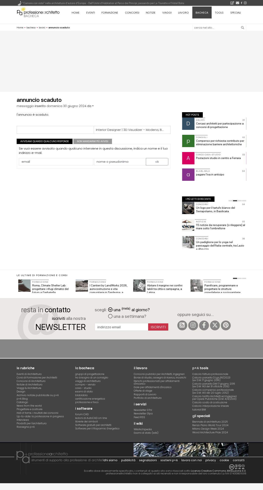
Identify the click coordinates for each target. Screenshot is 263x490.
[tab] (230, 200)
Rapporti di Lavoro (145, 394)
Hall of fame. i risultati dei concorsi (37, 413)
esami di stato (84, 391)
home (76, 13)
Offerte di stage (143, 390)
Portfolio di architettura (147, 398)
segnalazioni (148, 460)
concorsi (132, 13)
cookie (224, 460)
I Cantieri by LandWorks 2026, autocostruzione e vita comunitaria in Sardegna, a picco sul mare (108, 290)
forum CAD (82, 414)
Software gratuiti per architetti (93, 425)
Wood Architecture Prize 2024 (210, 432)
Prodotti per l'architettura (31, 423)
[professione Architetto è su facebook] (204, 325)
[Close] (2, 488)
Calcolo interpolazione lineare (210, 406)
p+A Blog (22, 398)
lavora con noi (191, 460)
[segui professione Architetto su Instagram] (193, 325)
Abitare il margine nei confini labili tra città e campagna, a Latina (164, 289)
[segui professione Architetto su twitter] (215, 325)
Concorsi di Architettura (31, 381)
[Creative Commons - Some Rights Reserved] (131, 466)
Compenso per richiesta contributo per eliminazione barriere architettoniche (220, 142)
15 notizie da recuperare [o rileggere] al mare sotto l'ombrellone (220, 226)
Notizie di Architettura (29, 384)
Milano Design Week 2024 (208, 428)
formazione (110, 13)
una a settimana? (129, 316)
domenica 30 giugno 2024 (66, 106)
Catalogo (22, 402)
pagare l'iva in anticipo (210, 174)
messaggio (25, 106)
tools (219, 13)
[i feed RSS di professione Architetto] (182, 325)
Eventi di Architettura (29, 374)
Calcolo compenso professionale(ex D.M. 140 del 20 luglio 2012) (213, 391)
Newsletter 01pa (143, 413)
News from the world (29, 405)
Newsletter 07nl (143, 410)
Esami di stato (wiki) (146, 433)
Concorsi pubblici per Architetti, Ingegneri (159, 374)
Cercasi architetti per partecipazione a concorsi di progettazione (220, 125)
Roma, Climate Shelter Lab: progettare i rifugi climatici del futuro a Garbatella (50, 289)
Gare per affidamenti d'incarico (153, 387)
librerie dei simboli (86, 421)
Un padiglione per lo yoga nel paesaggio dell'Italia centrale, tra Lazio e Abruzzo (220, 245)
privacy (210, 460)
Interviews (23, 420)
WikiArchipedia (143, 429)
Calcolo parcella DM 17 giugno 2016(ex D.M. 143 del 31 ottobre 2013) (213, 385)
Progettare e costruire (30, 409)
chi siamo (111, 460)
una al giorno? (132, 309)
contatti (239, 460)
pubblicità (128, 460)
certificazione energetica (90, 398)
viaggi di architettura (87, 381)
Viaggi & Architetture (29, 388)
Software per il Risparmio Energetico (97, 428)
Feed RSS (139, 417)
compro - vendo (85, 384)
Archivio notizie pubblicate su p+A (38, 395)
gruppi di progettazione (89, 374)
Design (21, 391)
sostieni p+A (169, 460)
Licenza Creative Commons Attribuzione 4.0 (218, 471)
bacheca (31, 16)
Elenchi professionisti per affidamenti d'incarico (157, 382)
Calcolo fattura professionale (210, 374)
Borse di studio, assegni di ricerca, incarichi (160, 377)
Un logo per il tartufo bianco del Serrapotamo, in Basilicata (215, 209)
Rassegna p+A (26, 427)
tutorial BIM (199, 409)
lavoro (183, 13)
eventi (90, 13)
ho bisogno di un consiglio (91, 377)
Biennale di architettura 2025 (210, 421)
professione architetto (38, 12)
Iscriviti (158, 327)
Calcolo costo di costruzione (209, 402)
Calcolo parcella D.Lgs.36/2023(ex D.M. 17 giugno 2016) (211, 379)
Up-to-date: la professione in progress (40, 416)
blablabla (81, 395)
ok (157, 161)
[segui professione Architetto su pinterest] (226, 325)
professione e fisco (87, 402)
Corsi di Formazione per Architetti (37, 377)
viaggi (167, 13)
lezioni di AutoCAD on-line (91, 418)
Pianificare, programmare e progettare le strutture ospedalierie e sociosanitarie (222, 289)
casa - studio (83, 388)
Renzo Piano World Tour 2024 (210, 425)
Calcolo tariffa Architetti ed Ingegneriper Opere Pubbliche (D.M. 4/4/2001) (214, 397)
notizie (151, 13)
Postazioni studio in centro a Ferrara (218, 158)
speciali (235, 13)
